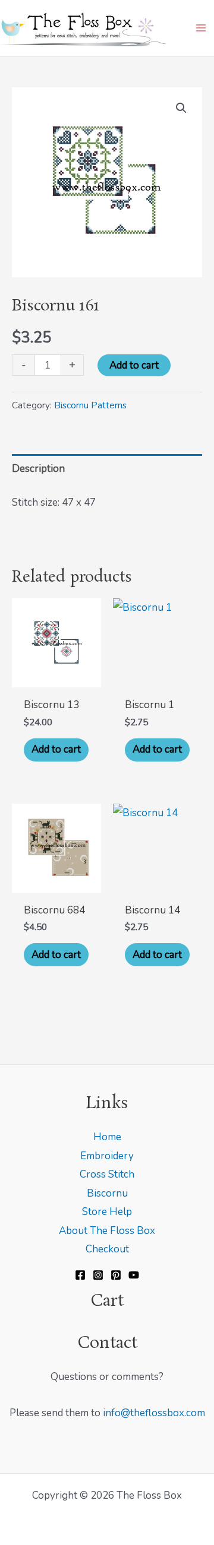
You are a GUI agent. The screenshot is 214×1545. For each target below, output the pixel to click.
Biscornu (107, 1193)
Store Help (107, 1212)
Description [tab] (38, 468)
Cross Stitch (107, 1174)
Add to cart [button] (56, 749)
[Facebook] (80, 1275)
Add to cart (134, 365)
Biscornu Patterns (90, 405)
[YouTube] (133, 1275)
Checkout (107, 1249)
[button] (181, 108)
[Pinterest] (116, 1275)
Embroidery (107, 1156)
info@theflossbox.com (154, 1413)
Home (107, 1137)
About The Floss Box (107, 1231)
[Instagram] (98, 1275)
